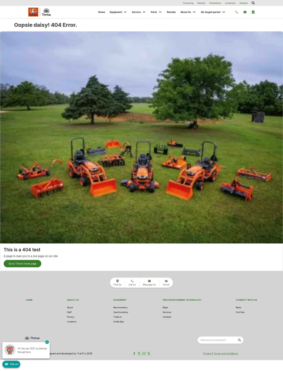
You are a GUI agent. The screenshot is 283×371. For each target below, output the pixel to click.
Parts (154, 12)
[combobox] (220, 340)
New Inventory (120, 307)
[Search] (253, 2)
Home (101, 12)
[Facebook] (134, 353)
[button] (132, 282)
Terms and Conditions (226, 353)
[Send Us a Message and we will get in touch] (244, 12)
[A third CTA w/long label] (253, 12)
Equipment (116, 12)
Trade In (117, 317)
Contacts (167, 317)
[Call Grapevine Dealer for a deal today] (236, 12)
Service (136, 12)
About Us (185, 12)
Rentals (201, 3)
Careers (244, 3)
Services (167, 312)
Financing (188, 3)
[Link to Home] (33, 12)
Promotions (215, 3)
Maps (165, 307)
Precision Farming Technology (182, 300)
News (238, 307)
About (70, 307)
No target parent (211, 12)
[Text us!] (11, 364)
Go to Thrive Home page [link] (22, 263)
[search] (239, 340)
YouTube (240, 312)
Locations (230, 3)
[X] (149, 353)
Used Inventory (120, 312)
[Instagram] (144, 353)
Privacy (70, 317)
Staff (69, 312)
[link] (117, 282)
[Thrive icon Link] (46, 12)
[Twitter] (139, 353)
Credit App (118, 321)
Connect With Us (246, 300)
